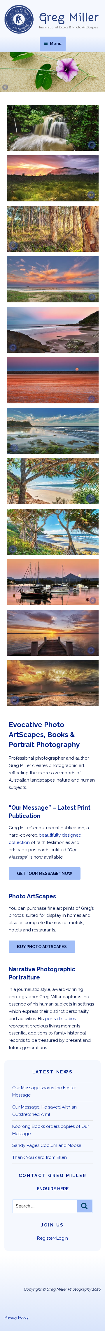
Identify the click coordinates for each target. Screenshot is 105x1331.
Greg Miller (69, 17)
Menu (56, 43)
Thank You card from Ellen (39, 1157)
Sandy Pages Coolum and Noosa (46, 1145)
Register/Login (52, 1238)
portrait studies (60, 1018)
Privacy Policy (16, 1317)
